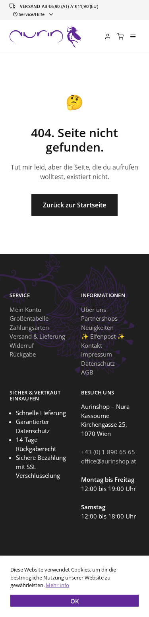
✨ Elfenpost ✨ (103, 336)
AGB (87, 372)
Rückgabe (23, 354)
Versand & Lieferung (37, 336)
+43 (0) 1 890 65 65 (108, 452)
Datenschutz (98, 363)
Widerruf (22, 345)
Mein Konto (25, 309)
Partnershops (99, 318)
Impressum (96, 354)
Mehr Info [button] (57, 585)
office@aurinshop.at (108, 461)
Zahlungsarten (29, 327)
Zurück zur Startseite (74, 205)
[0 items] (120, 36)
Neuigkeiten (97, 327)
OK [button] (74, 601)
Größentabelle (29, 318)
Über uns (93, 309)
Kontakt (91, 345)
